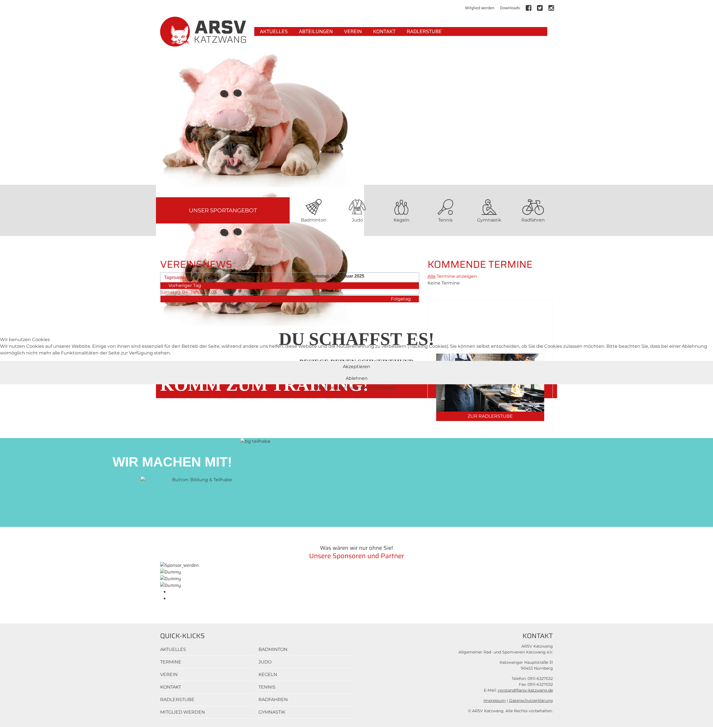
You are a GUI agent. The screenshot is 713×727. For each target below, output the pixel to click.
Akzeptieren (356, 366)
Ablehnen (357, 378)
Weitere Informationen (341, 387)
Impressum (384, 387)
